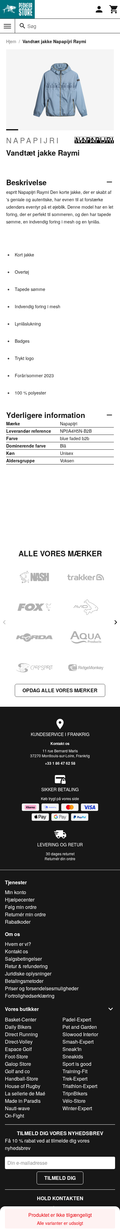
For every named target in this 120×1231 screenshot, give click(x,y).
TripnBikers (74, 1093)
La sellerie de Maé (25, 1093)
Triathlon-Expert (79, 1086)
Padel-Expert (76, 1019)
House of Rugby (22, 1086)
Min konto (15, 892)
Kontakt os (60, 743)
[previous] (4, 622)
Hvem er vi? (18, 943)
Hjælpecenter (19, 899)
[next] (115, 622)
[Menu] (7, 26)
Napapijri (33, 140)
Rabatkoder (17, 921)
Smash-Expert (78, 1041)
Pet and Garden (79, 1026)
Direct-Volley (19, 1041)
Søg (31, 26)
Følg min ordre (21, 906)
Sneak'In (72, 1049)
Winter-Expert (77, 1108)
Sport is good (76, 1063)
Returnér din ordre (60, 858)
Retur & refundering (26, 966)
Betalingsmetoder (24, 980)
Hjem (11, 41)
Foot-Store (16, 1056)
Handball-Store (21, 1078)
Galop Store (18, 1063)
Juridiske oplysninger (28, 973)
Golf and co (17, 1071)
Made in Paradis (23, 1100)
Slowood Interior (80, 1034)
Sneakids (72, 1056)
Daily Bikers (18, 1026)
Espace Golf (18, 1049)
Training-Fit (74, 1071)
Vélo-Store (74, 1100)
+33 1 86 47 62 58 (60, 763)
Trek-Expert (74, 1078)
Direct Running (21, 1034)
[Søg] (22, 26)
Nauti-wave (17, 1108)
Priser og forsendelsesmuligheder (41, 988)
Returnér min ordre (25, 914)
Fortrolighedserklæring (29, 995)
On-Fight (14, 1115)
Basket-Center (20, 1019)
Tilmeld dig (60, 1177)
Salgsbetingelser (23, 958)
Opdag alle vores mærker (60, 690)
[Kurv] (114, 9)
